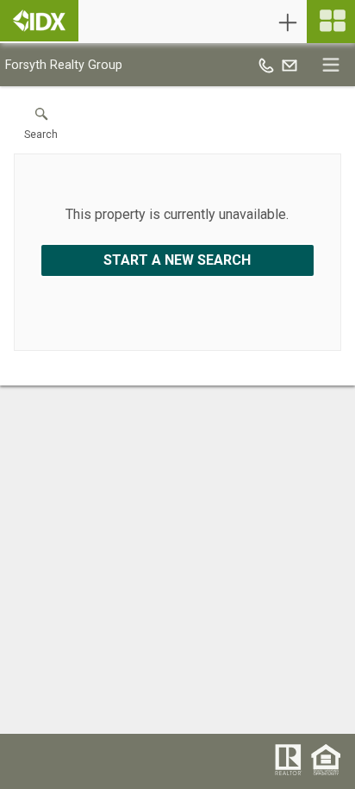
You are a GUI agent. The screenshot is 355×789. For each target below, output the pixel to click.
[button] (41, 127)
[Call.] (266, 64)
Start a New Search (177, 260)
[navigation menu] (331, 21)
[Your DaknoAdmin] (39, 20)
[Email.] (289, 64)
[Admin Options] (287, 22)
